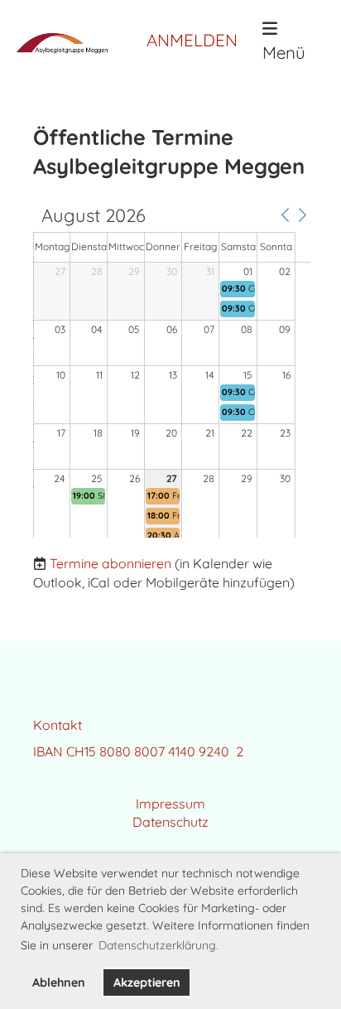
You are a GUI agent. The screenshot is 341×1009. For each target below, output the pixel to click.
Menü (283, 52)
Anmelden (192, 40)
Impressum (170, 803)
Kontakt (57, 725)
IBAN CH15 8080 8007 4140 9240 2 (138, 751)
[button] (284, 214)
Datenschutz (170, 821)
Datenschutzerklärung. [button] (158, 945)
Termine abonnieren (110, 563)
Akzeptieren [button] (146, 982)
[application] (171, 372)
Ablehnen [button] (58, 982)
